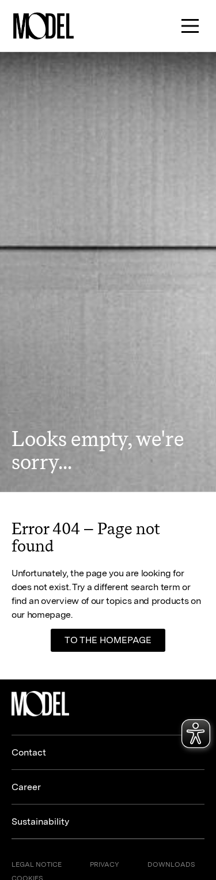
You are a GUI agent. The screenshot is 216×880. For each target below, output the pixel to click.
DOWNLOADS (171, 864)
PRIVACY (104, 864)
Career (26, 786)
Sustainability (40, 821)
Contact (29, 752)
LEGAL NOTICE (37, 864)
